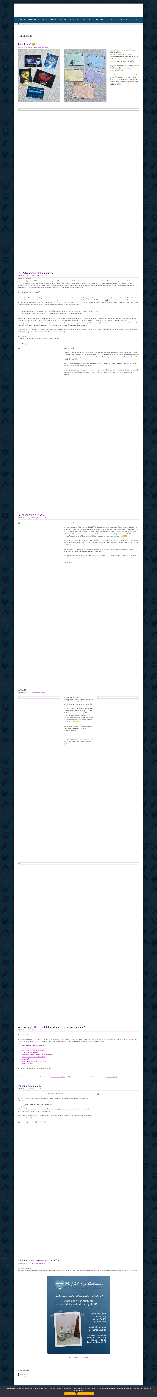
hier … (58, 338)
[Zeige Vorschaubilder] (78, 1357)
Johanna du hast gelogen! (30, 1052)
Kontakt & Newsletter (127, 20)
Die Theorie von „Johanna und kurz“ (33, 1050)
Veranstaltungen (58, 20)
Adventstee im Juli (27, 1063)
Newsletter (97, 549)
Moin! (22, 20)
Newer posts (24, 1376)
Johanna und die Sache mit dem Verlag (34, 1057)
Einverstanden (70, 1394)
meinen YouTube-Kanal (58, 1077)
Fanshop (110, 20)
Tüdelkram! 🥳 (26, 44)
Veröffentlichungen (37, 20)
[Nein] (154, 1391)
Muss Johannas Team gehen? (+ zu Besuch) (36, 1061)
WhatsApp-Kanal (111, 1077)
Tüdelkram (98, 20)
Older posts (23, 1374)
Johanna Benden (43, 47)
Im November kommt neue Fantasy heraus (35, 1048)
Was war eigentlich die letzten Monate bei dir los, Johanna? (51, 1027)
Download (74, 20)
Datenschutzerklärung (85, 1394)
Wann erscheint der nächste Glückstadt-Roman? (37, 1055)
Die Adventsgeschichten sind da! (36, 272)
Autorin (86, 20)
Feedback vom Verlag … (32, 514)
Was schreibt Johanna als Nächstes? (33, 1046)
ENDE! (22, 689)
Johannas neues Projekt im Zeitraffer (38, 1260)
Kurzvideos (129, 1039)
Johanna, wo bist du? (29, 1085)
